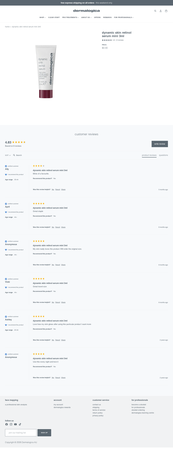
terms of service (99, 410)
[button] (113, 40)
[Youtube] (15, 424)
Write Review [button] (159, 144)
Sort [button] (7, 155)
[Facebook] (6, 424)
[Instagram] (11, 424)
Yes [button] (53, 189)
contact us (97, 405)
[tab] (149, 156)
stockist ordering (138, 410)
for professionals (138, 407)
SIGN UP (44, 433)
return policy (97, 413)
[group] (18, 142)
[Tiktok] (20, 424)
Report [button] (57, 189)
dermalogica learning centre (143, 413)
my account (58, 405)
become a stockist (139, 405)
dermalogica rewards (62, 407)
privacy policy (98, 416)
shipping (96, 407)
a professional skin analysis (16, 405)
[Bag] (166, 11)
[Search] (155, 11)
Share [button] (63, 189)
